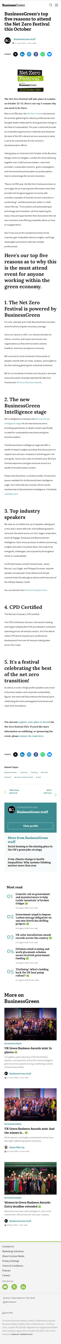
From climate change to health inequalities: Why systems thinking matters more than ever (29, 862)
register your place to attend (34, 722)
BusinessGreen (10, 772)
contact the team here (31, 736)
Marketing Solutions (13, 1251)
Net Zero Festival (35, 113)
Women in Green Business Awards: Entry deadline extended (27, 1204)
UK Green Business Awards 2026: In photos (28, 1050)
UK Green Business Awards (29, 382)
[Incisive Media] (7, 1312)
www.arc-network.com (22, 1334)
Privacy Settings (10, 1261)
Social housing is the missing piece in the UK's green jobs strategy (30, 848)
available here (11, 494)
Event (38, 777)
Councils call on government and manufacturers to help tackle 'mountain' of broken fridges (33, 898)
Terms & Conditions (12, 1265)
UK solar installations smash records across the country (33, 936)
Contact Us (8, 1246)
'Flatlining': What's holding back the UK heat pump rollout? (32, 972)
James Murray (17, 1147)
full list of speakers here (35, 590)
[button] (50, 5)
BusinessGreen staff (25, 39)
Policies (6, 1270)
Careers (6, 1275)
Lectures (23, 772)
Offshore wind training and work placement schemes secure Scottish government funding (33, 953)
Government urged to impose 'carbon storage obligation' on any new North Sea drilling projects (33, 919)
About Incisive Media (13, 1256)
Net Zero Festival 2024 (23, 777)
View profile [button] (30, 826)
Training (34, 772)
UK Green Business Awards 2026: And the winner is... (29, 1131)
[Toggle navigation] (55, 5)
